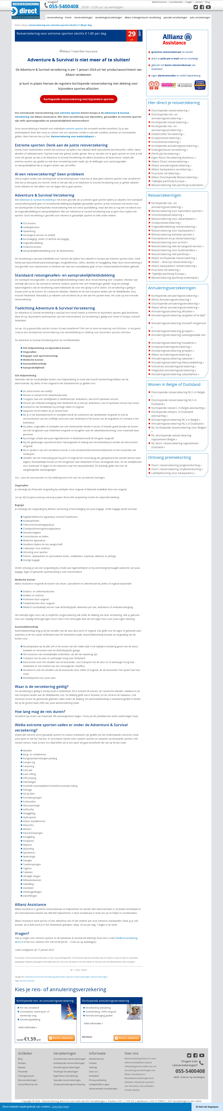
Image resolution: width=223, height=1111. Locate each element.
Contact (199, 1)
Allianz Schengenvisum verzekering (143, 17)
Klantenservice (159, 1)
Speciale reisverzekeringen (67, 1080)
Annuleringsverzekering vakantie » (172, 358)
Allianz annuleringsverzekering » (171, 165)
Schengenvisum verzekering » (169, 150)
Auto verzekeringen (200, 17)
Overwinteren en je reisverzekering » (174, 238)
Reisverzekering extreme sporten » (172, 234)
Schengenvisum (26, 1075)
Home (17, 25)
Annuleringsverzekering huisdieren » (174, 343)
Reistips (22, 1063)
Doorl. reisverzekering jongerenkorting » (176, 465)
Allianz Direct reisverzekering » (170, 161)
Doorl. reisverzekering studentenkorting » (177, 469)
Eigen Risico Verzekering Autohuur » (173, 157)
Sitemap (93, 1067)
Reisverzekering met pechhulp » (171, 254)
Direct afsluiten (63, 1038)
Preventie (23, 1071)
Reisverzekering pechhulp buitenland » (175, 277)
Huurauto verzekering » (166, 173)
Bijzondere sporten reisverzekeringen (73, 977)
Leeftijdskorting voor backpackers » (173, 473)
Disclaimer (94, 1075)
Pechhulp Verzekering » (165, 153)
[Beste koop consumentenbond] (154, 92)
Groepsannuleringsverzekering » (171, 347)
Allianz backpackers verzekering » (172, 169)
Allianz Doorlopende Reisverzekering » (175, 177)
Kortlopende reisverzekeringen (69, 1063)
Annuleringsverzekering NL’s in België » (175, 419)
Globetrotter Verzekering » (167, 134)
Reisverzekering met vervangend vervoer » (177, 246)
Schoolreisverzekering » (166, 142)
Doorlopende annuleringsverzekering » (175, 303)
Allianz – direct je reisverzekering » (172, 262)
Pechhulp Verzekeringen (66, 1071)
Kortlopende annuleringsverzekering (105, 1001)
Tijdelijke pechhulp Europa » (168, 181)
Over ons (93, 1071)
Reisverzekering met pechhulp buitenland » (177, 185)
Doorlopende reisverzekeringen (70, 1058)
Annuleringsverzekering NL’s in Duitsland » (177, 423)
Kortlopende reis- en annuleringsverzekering (45, 1001)
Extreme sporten (27, 980)
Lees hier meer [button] (60, 1106)
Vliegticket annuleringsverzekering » (173, 370)
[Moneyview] (200, 92)
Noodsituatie (176, 1)
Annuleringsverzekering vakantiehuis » (175, 374)
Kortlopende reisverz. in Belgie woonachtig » (178, 408)
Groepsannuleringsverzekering (69, 1084)
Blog (207, 1)
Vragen (188, 1)
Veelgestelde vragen (99, 1084)
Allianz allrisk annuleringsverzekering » (175, 307)
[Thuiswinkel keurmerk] (184, 92)
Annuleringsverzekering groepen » (172, 331)
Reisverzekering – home (59, 17)
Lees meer (80, 970)
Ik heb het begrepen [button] (207, 1106)
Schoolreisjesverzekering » (167, 215)
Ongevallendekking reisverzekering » (174, 226)
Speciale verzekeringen (175, 17)
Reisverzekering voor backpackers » (173, 230)
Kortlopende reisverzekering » (170, 122)
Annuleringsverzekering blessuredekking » (177, 362)
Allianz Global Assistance (27, 18)
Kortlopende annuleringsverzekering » (175, 146)
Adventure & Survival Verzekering (36, 199)
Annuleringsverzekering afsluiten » (172, 311)
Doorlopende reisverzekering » (170, 110)
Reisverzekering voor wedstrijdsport (72, 136)
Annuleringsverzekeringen (108, 17)
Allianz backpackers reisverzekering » (174, 266)
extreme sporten (70, 112)
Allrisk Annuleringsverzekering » (171, 299)
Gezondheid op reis (28, 1084)
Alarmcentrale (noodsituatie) (103, 1088)
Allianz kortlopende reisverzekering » (174, 258)
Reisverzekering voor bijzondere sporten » (177, 211)
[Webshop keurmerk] (168, 92)
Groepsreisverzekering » (166, 138)
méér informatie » (27, 1027)
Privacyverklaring (97, 1080)
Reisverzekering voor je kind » (169, 242)
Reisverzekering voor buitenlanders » (174, 250)
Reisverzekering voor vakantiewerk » (174, 219)
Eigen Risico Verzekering (66, 1075)
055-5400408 (64, 6)
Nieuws (21, 1067)
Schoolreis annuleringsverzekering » (173, 366)
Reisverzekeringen (83, 17)
